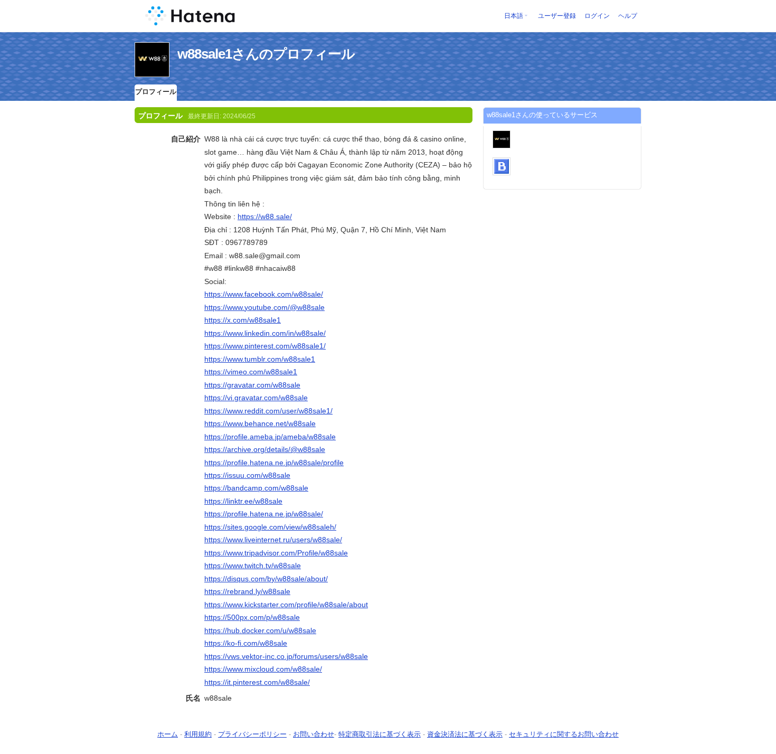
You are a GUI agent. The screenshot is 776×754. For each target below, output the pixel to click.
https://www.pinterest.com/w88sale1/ (265, 346)
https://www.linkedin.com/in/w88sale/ (265, 333)
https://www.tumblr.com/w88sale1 (259, 359)
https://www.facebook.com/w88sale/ (263, 294)
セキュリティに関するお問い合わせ (564, 734)
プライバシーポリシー (252, 734)
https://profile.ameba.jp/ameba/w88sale (270, 436)
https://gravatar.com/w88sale (252, 385)
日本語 (513, 16)
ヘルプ (627, 16)
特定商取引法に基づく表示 (379, 734)
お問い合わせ (313, 734)
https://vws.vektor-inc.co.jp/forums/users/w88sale (286, 656)
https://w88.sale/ (265, 216)
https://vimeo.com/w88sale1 (250, 371)
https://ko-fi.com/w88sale (245, 643)
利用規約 (198, 734)
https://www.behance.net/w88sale (260, 423)
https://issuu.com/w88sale (247, 475)
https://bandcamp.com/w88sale (256, 488)
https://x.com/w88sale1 (242, 320)
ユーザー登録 (557, 16)
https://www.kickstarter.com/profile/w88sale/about (286, 604)
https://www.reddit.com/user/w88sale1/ (268, 411)
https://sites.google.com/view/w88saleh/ (270, 527)
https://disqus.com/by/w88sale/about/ (266, 578)
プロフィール (155, 92)
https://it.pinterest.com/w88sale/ (257, 682)
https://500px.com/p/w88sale (252, 617)
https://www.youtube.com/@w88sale (264, 307)
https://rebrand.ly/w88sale (247, 591)
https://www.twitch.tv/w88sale (252, 565)
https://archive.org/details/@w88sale (264, 449)
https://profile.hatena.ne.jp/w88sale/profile (274, 462)
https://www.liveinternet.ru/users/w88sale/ (273, 539)
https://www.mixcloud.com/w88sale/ (263, 669)
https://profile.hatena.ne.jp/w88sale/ (263, 514)
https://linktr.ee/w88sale (243, 501)
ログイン (597, 16)
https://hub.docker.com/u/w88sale (260, 630)
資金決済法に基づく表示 (465, 734)
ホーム (167, 734)
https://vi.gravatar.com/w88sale (256, 397)
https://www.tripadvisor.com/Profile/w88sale (276, 553)
